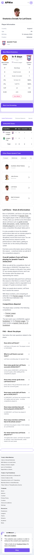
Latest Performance (7, 118)
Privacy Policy (4, 498)
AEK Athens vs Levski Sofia (8, 462)
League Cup (9, 315)
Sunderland (6, 321)
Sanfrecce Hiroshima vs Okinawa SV (10, 475)
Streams (3, 518)
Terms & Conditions (6, 502)
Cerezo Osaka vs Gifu (7, 478)
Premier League (18, 62)
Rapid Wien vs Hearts (6, 469)
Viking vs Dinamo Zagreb (7, 464)
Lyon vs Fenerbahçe (6, 467)
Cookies (3, 500)
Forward (5, 158)
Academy (3, 520)
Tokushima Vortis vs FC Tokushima (10, 480)
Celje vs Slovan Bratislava (8, 460)
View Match (17, 96)
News (2, 523)
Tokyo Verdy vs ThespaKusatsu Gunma (11, 485)
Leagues (3, 513)
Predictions (4, 511)
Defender (24, 158)
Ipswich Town (24, 216)
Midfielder (14, 158)
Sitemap (3, 505)
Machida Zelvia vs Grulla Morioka (10, 482)
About (2, 491)
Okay (17, 550)
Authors (3, 493)
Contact (3, 495)
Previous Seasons (20, 118)
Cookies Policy (22, 544)
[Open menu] (31, 2)
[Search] (28, 2)
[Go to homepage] (7, 2)
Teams (3, 515)
